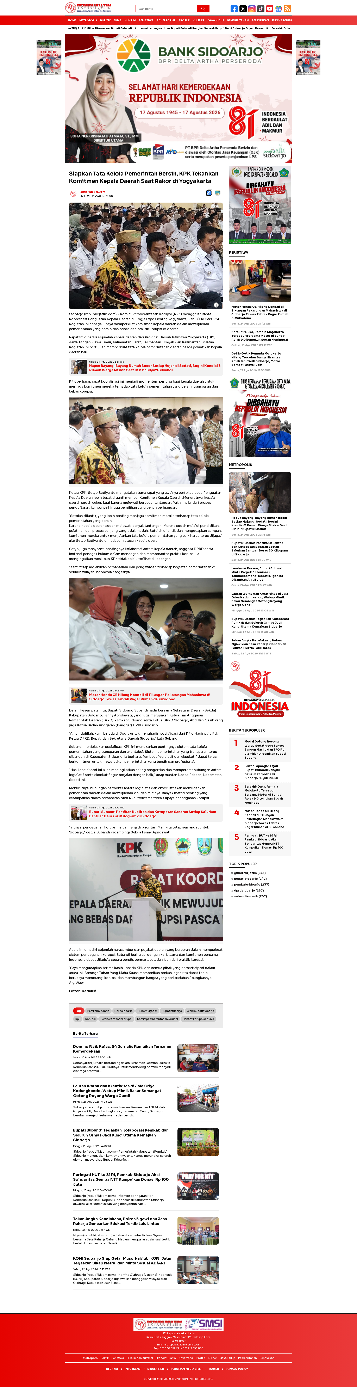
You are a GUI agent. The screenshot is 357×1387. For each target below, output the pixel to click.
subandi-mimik (250, 896)
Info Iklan (132, 1368)
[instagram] (252, 11)
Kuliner (199, 20)
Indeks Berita (282, 20)
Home (72, 20)
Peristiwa (146, 20)
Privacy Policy (237, 1368)
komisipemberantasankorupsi (157, 1019)
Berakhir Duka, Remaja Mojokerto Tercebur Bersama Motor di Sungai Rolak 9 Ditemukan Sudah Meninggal (259, 335)
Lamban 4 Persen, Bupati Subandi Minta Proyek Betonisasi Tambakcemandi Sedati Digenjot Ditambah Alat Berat (257, 574)
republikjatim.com (92, 191)
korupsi (90, 1019)
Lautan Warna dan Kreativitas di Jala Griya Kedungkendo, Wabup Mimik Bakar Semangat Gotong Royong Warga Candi (117, 1091)
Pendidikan (260, 20)
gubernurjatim (147, 1011)
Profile (184, 20)
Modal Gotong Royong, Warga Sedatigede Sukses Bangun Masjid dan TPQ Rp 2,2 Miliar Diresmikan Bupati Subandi (265, 749)
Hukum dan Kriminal (140, 1358)
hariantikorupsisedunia (198, 1019)
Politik (105, 20)
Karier (214, 1368)
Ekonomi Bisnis (166, 1358)
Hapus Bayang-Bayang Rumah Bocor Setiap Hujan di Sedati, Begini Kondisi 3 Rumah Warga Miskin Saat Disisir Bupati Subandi (155, 368)
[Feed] (288, 11)
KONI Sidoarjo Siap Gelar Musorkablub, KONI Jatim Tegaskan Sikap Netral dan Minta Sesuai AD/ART (123, 1260)
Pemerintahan (238, 20)
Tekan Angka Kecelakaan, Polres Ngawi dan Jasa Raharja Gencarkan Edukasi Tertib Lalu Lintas (120, 1221)
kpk (77, 1019)
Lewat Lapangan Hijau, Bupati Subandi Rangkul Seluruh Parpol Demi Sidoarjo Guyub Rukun (143, 28)
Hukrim (130, 20)
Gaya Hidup (216, 20)
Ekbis (117, 20)
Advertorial (166, 20)
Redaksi (112, 1368)
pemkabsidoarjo (98, 1011)
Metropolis (88, 20)
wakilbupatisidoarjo (200, 1011)
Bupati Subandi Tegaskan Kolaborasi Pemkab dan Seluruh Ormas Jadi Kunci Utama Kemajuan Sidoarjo (121, 1135)
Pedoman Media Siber (186, 1368)
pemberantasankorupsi (116, 1019)
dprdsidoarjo (123, 1011)
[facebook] (235, 11)
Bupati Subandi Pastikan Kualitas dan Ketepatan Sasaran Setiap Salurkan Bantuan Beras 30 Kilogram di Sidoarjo (152, 814)
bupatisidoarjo (172, 1011)
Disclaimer (155, 1368)
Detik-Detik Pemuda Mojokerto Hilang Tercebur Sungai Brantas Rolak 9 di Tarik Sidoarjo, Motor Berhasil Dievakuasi (256, 359)
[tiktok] (261, 11)
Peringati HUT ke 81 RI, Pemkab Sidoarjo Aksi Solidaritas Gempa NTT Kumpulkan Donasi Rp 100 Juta (121, 1179)
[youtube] (270, 11)
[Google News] (279, 11)
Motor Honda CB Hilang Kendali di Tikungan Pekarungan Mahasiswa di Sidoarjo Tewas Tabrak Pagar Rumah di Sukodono (149, 697)
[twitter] (243, 11)
